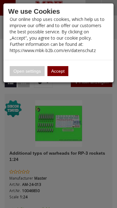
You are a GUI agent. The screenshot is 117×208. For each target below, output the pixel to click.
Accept (58, 71)
